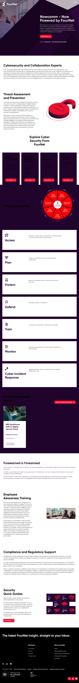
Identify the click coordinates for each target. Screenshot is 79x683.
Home (41, 42)
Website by (57, 669)
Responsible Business (60, 651)
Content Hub (32, 656)
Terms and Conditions (20, 669)
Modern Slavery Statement (40, 669)
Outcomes (31, 648)
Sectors (30, 651)
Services (30, 653)
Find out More (10, 444)
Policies (30, 669)
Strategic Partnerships (60, 656)
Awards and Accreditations (62, 653)
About (56, 648)
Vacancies (57, 658)
